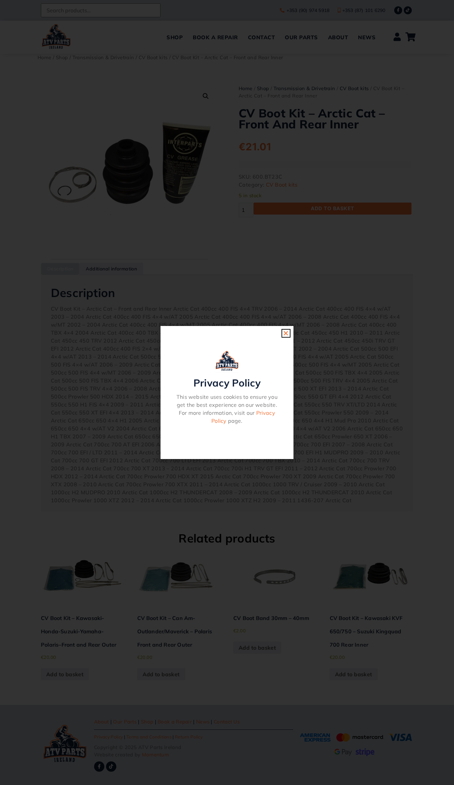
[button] (286, 333)
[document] (227, 392)
